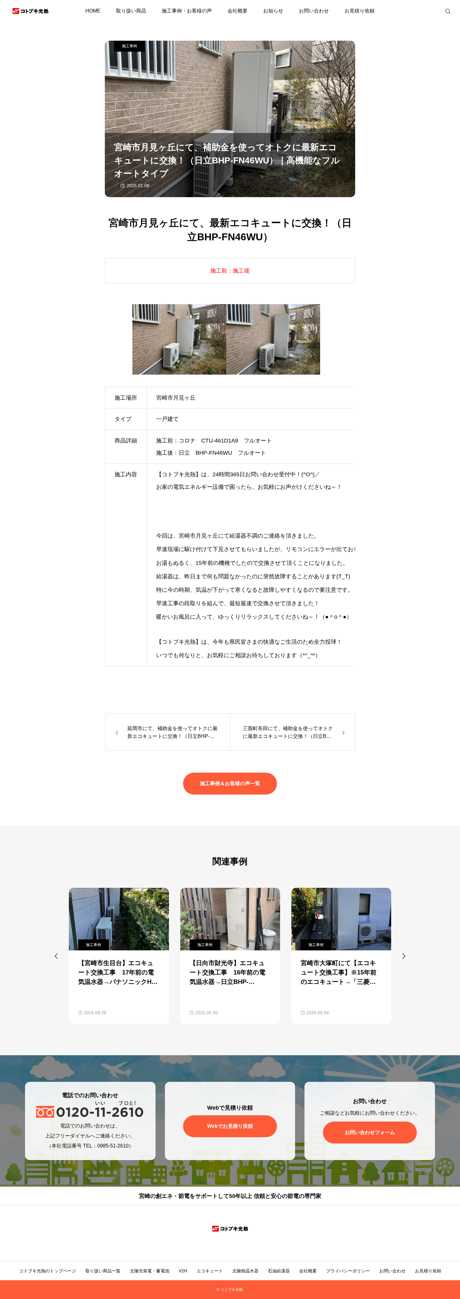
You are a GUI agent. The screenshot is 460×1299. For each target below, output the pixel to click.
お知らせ (273, 10)
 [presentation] (404, 956)
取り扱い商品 (131, 10)
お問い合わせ (314, 10)
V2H (183, 1270)
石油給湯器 (279, 1270)
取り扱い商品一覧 (102, 1270)
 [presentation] (56, 956)
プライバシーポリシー (348, 1270)
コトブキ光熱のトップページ (47, 1270)
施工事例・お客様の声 (187, 10)
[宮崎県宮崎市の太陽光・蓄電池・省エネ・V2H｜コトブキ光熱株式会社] (31, 11)
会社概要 (237, 10)
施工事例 (129, 46)
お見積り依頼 (360, 10)
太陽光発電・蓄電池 (149, 1270)
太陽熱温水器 (245, 1270)
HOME (92, 10)
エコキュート (210, 1270)
